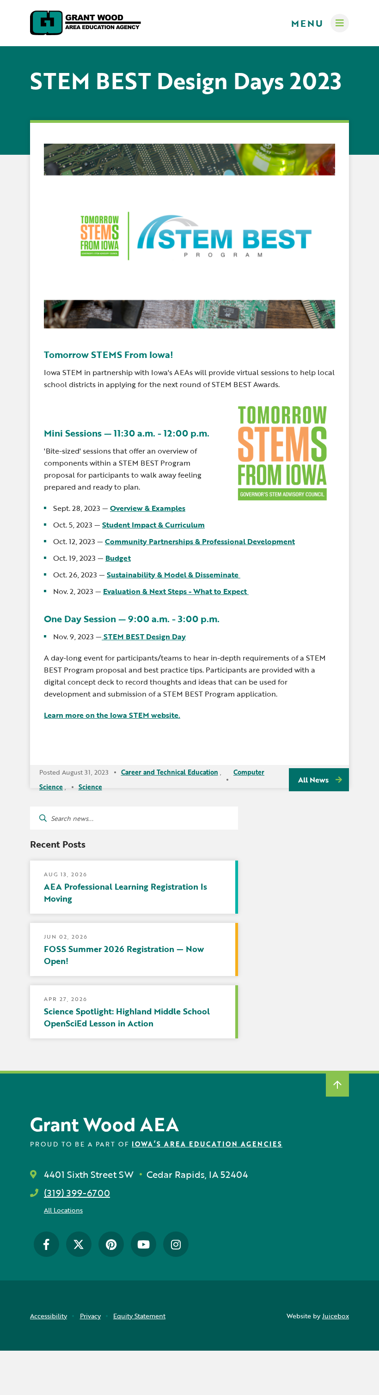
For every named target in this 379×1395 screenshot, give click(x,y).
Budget (118, 558)
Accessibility (48, 1316)
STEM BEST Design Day (144, 636)
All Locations (63, 1210)
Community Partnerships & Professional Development (200, 541)
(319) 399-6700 (77, 1193)
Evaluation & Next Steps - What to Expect (176, 591)
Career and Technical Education (169, 772)
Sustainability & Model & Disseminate (173, 574)
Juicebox (335, 1316)
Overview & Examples (147, 508)
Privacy (90, 1316)
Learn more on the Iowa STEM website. (112, 715)
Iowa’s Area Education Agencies (207, 1144)
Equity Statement (139, 1316)
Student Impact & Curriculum (153, 524)
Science (90, 787)
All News (313, 779)
